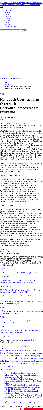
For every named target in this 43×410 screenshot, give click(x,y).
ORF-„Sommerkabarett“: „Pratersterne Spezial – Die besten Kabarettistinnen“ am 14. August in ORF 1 (20, 291)
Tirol (36, 363)
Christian (29, 350)
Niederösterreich (11, 358)
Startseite (7, 10)
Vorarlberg (3, 367)
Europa (3, 353)
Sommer (10, 363)
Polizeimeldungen (10, 27)
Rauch (28, 361)
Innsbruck (39, 353)
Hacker (29, 353)
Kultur (6, 23)
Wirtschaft (7, 12)
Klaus (11, 356)
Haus (34, 353)
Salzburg (34, 361)
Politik (6, 15)
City (34, 350)
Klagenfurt (6, 356)
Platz (7, 361)
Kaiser (1, 355)
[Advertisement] (21, 54)
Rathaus (24, 361)
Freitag (10, 353)
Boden (6, 350)
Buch (15, 350)
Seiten (2, 269)
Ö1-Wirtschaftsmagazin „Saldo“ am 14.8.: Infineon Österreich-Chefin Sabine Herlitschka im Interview (18, 281)
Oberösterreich (29, 358)
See (1, 363)
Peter (2, 361)
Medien (7, 25)
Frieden (16, 353)
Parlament (39, 358)
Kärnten (26, 356)
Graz (23, 353)
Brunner (11, 350)
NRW (21, 358)
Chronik (7, 21)
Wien (6, 269)
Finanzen (7, 17)
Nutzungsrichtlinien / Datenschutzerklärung (19, 403)
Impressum (8, 401)
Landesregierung (35, 356)
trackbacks (29, 340)
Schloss (40, 361)
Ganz (19, 353)
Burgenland (21, 350)
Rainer (19, 361)
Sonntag (17, 363)
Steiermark (30, 363)
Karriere (7, 19)
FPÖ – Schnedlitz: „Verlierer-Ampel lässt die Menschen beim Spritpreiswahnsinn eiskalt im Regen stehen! (22, 381)
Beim (2, 350)
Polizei (12, 361)
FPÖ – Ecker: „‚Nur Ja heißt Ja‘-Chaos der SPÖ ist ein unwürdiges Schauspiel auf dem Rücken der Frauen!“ (23, 396)
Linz (1, 358)
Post (16, 361)
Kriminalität (18, 356)
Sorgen (23, 363)
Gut (26, 353)
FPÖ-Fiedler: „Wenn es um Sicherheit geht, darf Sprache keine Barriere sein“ (21, 392)
